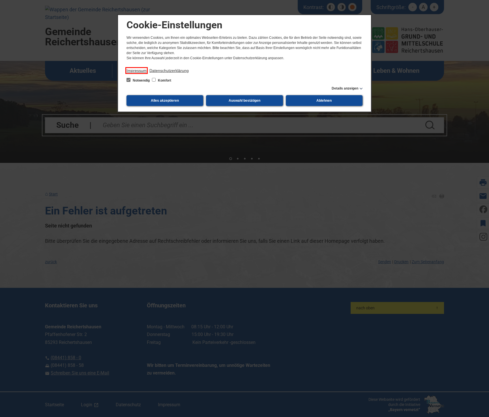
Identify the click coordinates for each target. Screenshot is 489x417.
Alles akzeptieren (165, 101)
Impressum (136, 70)
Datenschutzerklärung (169, 70)
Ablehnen (324, 101)
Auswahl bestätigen (244, 101)
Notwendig (141, 80)
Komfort (164, 80)
